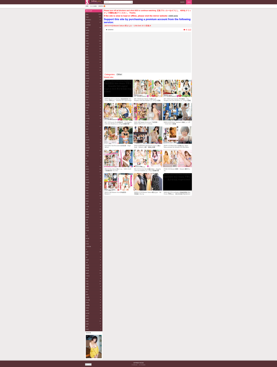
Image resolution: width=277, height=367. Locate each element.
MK (86, 163)
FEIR (87, 99)
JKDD (87, 254)
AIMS (87, 190)
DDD (87, 113)
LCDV (87, 38)
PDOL (87, 185)
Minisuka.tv (88, 19)
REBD (87, 35)
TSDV (87, 193)
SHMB (87, 214)
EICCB (87, 270)
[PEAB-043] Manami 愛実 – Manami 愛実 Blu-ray (177, 169)
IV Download (134, 364)
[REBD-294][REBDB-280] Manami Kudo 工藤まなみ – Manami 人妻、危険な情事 (147, 146)
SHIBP (87, 150)
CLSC (87, 241)
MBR (87, 49)
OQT (87, 89)
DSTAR (87, 313)
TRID (87, 126)
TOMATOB (88, 246)
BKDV (87, 91)
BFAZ (87, 198)
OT (86, 158)
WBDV (87, 102)
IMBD (87, 27)
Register (182, 2)
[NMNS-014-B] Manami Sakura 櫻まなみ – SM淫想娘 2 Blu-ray (147, 193)
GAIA (87, 174)
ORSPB (87, 305)
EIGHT (87, 86)
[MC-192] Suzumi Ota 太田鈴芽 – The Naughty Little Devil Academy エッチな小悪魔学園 (118, 123)
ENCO (87, 310)
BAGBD (87, 182)
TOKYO (87, 275)
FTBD (87, 155)
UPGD (87, 137)
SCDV (87, 195)
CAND (87, 324)
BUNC (87, 187)
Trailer (87, 17)
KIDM (87, 321)
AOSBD (87, 105)
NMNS (87, 267)
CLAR (87, 329)
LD (86, 249)
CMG (87, 110)
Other (87, 14)
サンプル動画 (93, 6)
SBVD (87, 166)
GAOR (87, 81)
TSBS (87, 283)
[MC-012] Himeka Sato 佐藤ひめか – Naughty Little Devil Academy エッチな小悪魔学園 (147, 169)
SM (86, 257)
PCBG (87, 107)
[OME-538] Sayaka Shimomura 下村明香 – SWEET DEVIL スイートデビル (146, 123)
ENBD (87, 65)
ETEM (87, 243)
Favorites (102, 6)
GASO (87, 259)
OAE (87, 51)
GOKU (87, 308)
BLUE (87, 161)
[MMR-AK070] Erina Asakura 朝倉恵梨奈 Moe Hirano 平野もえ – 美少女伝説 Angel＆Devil (177, 193)
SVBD (87, 286)
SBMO (87, 273)
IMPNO (87, 30)
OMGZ (87, 75)
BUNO (87, 217)
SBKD (87, 59)
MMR (87, 41)
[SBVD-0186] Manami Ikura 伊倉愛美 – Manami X (116, 193)
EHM (87, 278)
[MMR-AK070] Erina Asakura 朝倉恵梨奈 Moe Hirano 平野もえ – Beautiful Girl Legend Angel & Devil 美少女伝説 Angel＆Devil (118, 99)
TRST (87, 281)
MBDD (87, 169)
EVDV (87, 83)
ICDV (87, 251)
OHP (87, 222)
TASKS (87, 43)
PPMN (87, 302)
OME (87, 209)
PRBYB (87, 78)
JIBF (87, 262)
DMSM (87, 73)
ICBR (87, 153)
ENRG (87, 201)
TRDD (87, 145)
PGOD (87, 265)
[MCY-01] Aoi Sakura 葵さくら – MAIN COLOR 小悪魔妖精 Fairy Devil (118, 169)
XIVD (87, 225)
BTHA (87, 289)
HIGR (87, 142)
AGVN (87, 123)
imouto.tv (88, 22)
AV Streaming (142, 364)
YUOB (87, 230)
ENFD (87, 67)
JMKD (87, 318)
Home (87, 6)
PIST (87, 235)
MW (87, 291)
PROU (87, 97)
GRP (87, 326)
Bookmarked (110, 29)
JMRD (87, 94)
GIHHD (87, 297)
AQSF (87, 129)
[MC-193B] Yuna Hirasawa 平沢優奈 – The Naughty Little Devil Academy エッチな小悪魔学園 (177, 99)
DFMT (87, 177)
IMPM (87, 33)
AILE (87, 131)
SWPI (87, 294)
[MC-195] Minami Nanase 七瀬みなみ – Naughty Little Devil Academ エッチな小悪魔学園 (147, 99)
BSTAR (87, 238)
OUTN (87, 121)
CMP (87, 134)
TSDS (87, 46)
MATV (87, 316)
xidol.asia (173, 16)
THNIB (87, 206)
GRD (87, 219)
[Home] (93, 2)
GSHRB (87, 118)
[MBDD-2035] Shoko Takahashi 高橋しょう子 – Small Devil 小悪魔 (177, 123)
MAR (87, 203)
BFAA (87, 57)
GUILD (87, 171)
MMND (87, 62)
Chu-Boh (88, 299)
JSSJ (87, 54)
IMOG (87, 211)
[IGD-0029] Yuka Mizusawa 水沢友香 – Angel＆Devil (118, 146)
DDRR (87, 179)
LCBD (87, 70)
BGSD (87, 227)
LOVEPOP (88, 25)
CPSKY (87, 115)
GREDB (87, 147)
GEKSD (87, 139)
